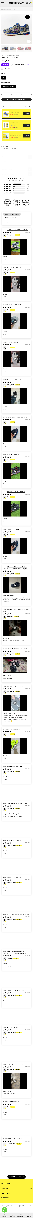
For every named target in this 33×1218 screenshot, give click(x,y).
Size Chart (7, 69)
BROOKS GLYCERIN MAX (14, 1139)
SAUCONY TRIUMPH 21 (14, 454)
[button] (8, 184)
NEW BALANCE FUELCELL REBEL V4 (18, 417)
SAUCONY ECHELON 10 (14, 840)
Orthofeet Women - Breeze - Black (17, 803)
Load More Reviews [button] (16, 1177)
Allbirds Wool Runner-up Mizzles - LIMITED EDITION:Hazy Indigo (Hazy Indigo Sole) (16, 568)
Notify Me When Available (16, 99)
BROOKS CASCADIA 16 (14, 877)
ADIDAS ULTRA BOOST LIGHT (16, 686)
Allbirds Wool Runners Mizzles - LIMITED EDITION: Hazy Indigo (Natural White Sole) (15, 953)
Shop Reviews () (10, 217)
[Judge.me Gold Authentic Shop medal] (26, 202)
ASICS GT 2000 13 (12, 342)
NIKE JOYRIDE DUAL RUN (14, 766)
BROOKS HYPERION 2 (13, 729)
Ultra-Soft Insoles (15, 123)
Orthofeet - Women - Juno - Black (17, 649)
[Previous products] (26, 107)
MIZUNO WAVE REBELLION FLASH (17, 230)
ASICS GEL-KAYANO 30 (14, 267)
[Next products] (30, 107)
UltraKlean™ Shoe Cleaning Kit (16, 135)
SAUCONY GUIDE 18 (13, 1102)
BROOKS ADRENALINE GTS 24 (16, 990)
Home (3, 9)
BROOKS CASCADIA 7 (13, 529)
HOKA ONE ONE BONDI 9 (15, 1064)
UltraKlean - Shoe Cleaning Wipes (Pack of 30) (16, 113)
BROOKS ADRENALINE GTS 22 (16, 492)
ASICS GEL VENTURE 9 (13, 1027)
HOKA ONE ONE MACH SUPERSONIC (18, 914)
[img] (16, 178)
